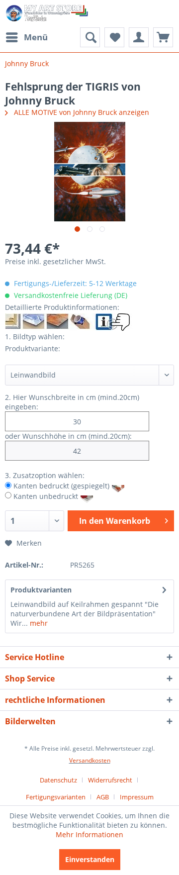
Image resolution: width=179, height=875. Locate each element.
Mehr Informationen (89, 834)
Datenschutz (58, 780)
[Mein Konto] (139, 37)
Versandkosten (89, 760)
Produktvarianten (41, 589)
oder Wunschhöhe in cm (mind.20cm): (68, 436)
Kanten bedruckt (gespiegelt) (61, 485)
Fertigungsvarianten (56, 796)
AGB (102, 796)
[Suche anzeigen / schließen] (90, 37)
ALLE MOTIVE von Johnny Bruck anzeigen (80, 112)
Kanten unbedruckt (45, 495)
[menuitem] (26, 37)
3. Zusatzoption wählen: (45, 475)
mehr (38, 623)
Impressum (137, 796)
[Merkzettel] (114, 37)
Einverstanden (89, 859)
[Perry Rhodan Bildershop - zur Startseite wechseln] (47, 13)
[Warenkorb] (163, 37)
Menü (36, 37)
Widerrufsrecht (110, 780)
